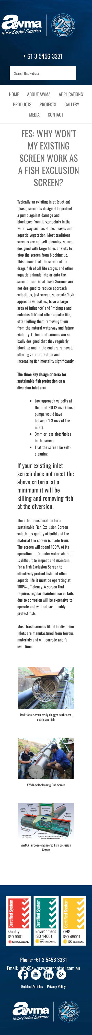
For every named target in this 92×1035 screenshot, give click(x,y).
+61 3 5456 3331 (50, 959)
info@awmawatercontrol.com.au (49, 968)
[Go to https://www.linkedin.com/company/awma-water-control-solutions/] (48, 974)
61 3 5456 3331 (45, 55)
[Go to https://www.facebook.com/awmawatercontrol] (23, 974)
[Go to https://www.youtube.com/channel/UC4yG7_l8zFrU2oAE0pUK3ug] (36, 974)
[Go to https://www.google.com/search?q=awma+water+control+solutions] (61, 974)
